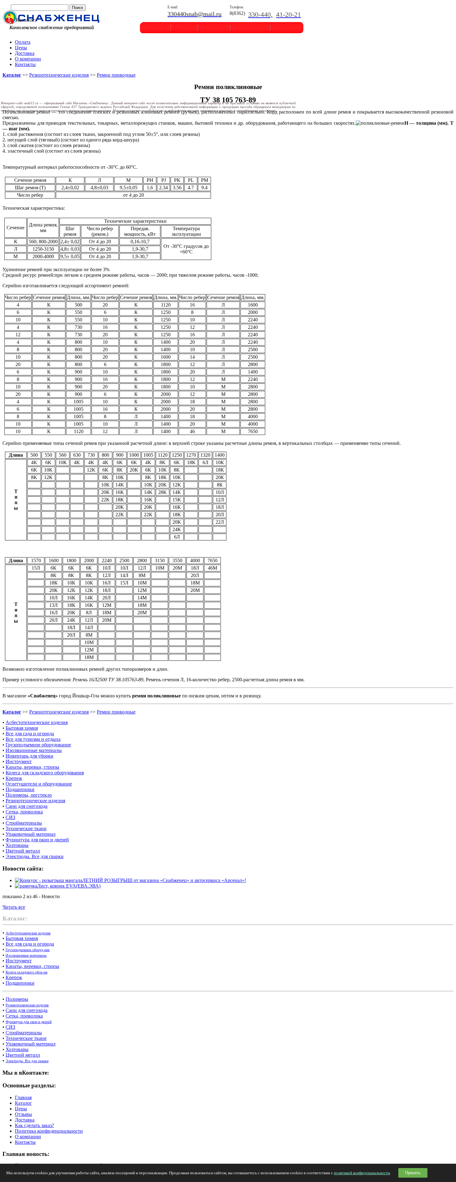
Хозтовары (17, 845)
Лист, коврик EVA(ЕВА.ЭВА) (69, 886)
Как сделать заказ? (34, 1125)
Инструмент (19, 761)
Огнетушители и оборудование (39, 783)
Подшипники (20, 789)
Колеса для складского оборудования (45, 772)
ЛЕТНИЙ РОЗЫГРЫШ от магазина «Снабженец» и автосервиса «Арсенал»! (164, 880)
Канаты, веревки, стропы (32, 767)
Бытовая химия (22, 728)
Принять (413, 1173)
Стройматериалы (24, 823)
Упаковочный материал (31, 834)
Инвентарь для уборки (29, 756)
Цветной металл (23, 850)
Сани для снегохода (26, 806)
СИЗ (10, 817)
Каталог (23, 1103)
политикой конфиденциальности (362, 1173)
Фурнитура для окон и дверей (37, 839)
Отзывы (23, 1114)
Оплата (22, 42)
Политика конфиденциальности (49, 1131)
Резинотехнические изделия (59, 75)
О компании (28, 58)
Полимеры (17, 999)
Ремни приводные (116, 75)
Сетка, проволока (24, 811)
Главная (23, 1097)
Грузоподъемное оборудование (38, 744)
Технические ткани (26, 828)
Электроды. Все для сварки (35, 856)
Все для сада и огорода (30, 733)
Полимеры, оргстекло (29, 795)
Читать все (13, 907)
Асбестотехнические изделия (37, 722)
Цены (21, 47)
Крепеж (14, 778)
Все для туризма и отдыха (33, 739)
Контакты (25, 64)
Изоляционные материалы (34, 750)
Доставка (24, 53)
